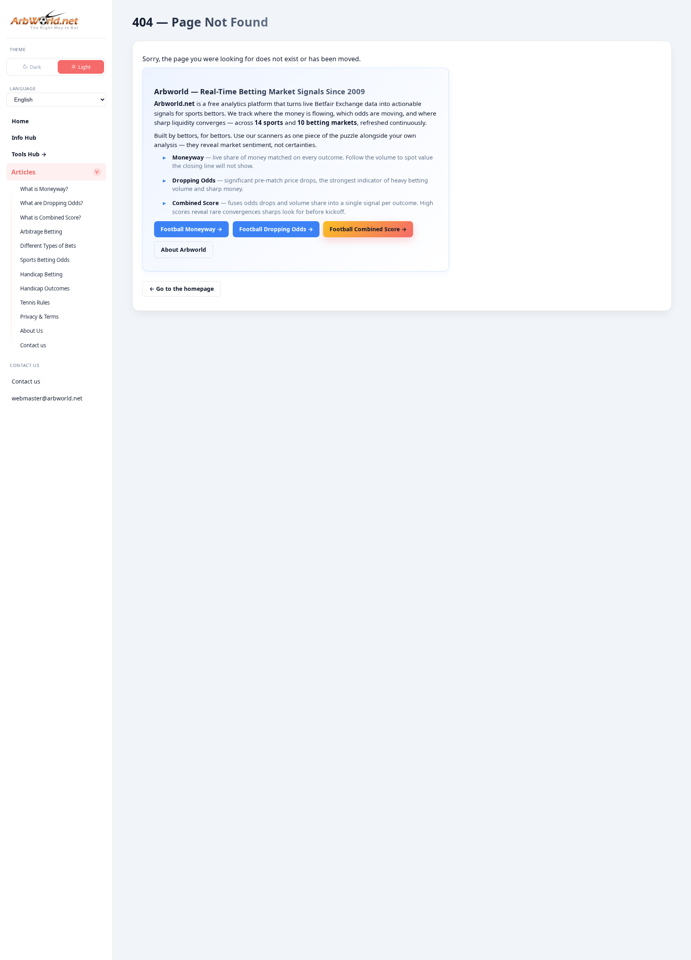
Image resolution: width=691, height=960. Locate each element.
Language (22, 88)
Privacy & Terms (39, 316)
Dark (35, 66)
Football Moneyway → (191, 229)
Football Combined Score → (368, 229)
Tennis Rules (35, 302)
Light (84, 66)
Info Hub (24, 137)
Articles (23, 172)
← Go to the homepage (181, 288)
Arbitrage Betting (41, 231)
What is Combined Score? (50, 217)
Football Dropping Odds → (276, 229)
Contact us (33, 345)
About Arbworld (183, 249)
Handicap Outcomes (44, 288)
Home (20, 121)
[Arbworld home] (44, 20)
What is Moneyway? (44, 189)
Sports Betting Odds (44, 259)
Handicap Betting (41, 274)
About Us (31, 330)
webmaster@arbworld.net (47, 398)
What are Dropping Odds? (51, 203)
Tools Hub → (29, 154)
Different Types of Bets (48, 245)
